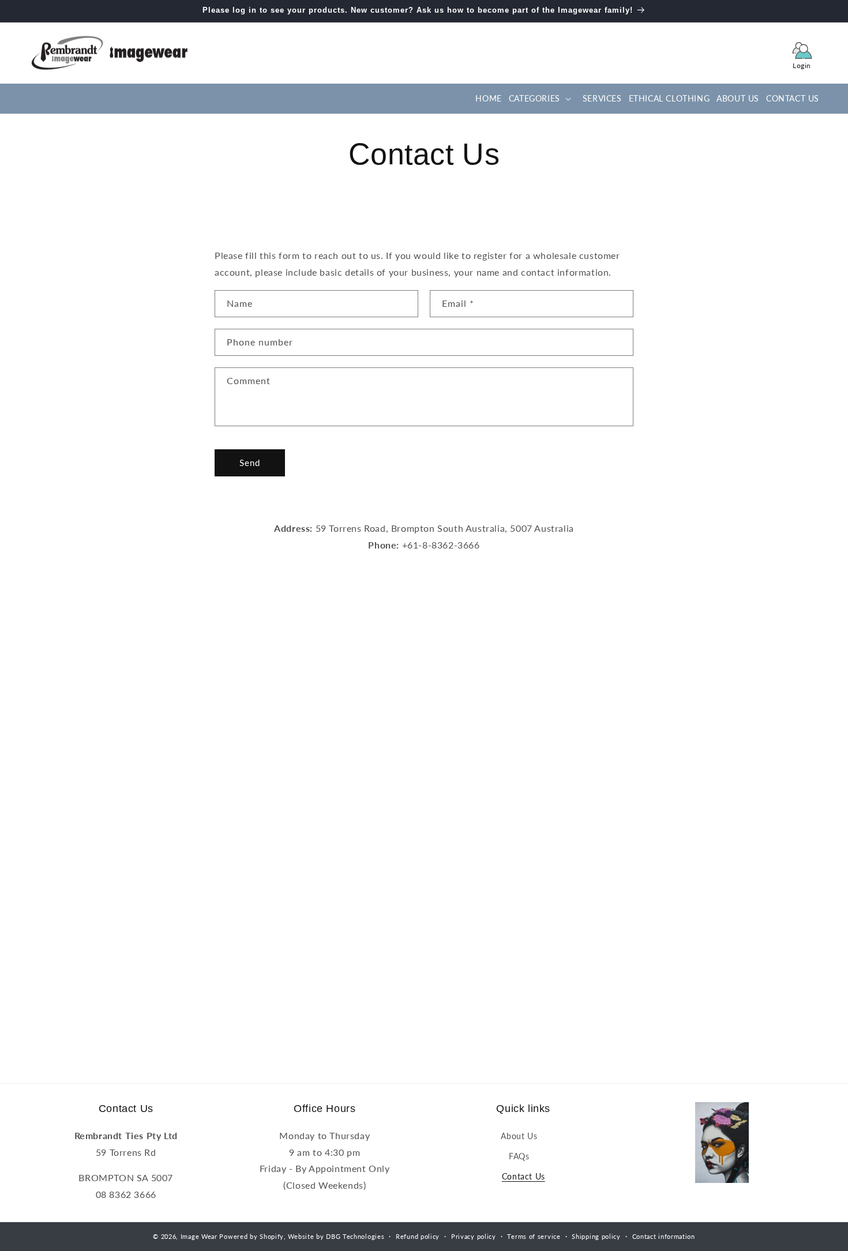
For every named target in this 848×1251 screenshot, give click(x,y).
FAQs (519, 1156)
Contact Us (523, 1176)
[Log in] (802, 53)
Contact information (663, 1236)
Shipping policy (596, 1236)
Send (249, 462)
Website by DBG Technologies (336, 1236)
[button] (539, 99)
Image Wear (199, 1236)
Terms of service (533, 1236)
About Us (519, 1136)
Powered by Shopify (251, 1236)
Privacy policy (473, 1236)
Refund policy (418, 1236)
